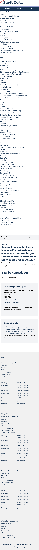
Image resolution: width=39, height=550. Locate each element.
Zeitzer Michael (5, 220)
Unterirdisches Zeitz (7, 113)
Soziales (3, 33)
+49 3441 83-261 (7, 430)
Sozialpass (4, 35)
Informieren (4, 130)
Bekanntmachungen (7, 164)
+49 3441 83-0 (6, 372)
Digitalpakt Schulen (7, 22)
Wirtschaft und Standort (9, 211)
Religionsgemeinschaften (9, 42)
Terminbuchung (5, 156)
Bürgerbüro (4, 141)
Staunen (3, 106)
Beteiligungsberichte (7, 209)
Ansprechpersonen (7, 205)
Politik (2, 179)
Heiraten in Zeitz (6, 53)
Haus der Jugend (6, 68)
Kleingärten (4, 65)
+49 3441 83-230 (7, 535)
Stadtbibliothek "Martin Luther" (11, 74)
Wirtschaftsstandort (7, 216)
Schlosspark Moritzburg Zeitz (10, 108)
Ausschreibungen (6, 171)
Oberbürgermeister (7, 201)
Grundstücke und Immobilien (10, 85)
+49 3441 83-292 (7, 482)
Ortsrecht (3, 149)
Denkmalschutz (5, 89)
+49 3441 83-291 (7, 480)
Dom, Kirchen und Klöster (9, 117)
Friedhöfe (3, 44)
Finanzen (3, 207)
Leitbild (3, 83)
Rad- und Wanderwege (8, 70)
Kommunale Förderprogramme (11, 93)
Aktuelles (3, 160)
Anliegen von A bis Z (7, 138)
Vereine (3, 63)
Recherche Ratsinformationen (11, 190)
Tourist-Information (7, 132)
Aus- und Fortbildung (8, 27)
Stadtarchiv (4, 151)
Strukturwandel (5, 214)
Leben (2, 14)
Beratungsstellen (6, 46)
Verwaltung (4, 199)
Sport (2, 57)
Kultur (2, 104)
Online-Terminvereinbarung (10, 153)
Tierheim (3, 100)
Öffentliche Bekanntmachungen (11, 166)
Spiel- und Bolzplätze (8, 61)
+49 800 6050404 (11, 300)
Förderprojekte (5, 91)
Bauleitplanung (5, 87)
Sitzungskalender (6, 188)
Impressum (26, 547)
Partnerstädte (5, 12)
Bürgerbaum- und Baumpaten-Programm (15, 72)
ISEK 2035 (3, 80)
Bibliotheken (5, 25)
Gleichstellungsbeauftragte (10, 40)
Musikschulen (5, 29)
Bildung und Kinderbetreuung (11, 16)
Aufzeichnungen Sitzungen (9, 184)
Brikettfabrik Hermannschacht (11, 115)
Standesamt (4, 143)
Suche (19, 8)
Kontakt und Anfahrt (7, 203)
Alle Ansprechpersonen (11, 360)
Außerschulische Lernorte (9, 31)
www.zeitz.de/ (6, 374)
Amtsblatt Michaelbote (8, 177)
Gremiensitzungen (6, 169)
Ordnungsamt (5, 145)
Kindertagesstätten (7, 18)
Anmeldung (7, 544)
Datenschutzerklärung (10, 547)
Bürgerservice (5, 136)
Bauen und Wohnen (7, 76)
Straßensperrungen (7, 175)
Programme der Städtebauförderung (13, 95)
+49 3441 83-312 (7, 428)
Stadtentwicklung (6, 78)
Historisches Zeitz (6, 119)
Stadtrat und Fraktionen (9, 181)
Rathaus (3, 121)
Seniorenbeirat (5, 192)
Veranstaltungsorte (7, 128)
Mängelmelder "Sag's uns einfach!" (12, 147)
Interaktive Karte (6, 224)
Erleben (3, 123)
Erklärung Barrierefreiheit (24, 544)
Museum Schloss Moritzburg (10, 111)
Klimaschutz (4, 102)
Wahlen (2, 196)
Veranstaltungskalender (8, 126)
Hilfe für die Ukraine (7, 48)
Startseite (4, 237)
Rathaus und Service (7, 134)
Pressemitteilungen (7, 162)
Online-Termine (5, 158)
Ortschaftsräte (5, 186)
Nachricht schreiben (12, 302)
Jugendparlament (6, 194)
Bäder (2, 59)
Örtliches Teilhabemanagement (11, 50)
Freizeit (3, 55)
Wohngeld (4, 38)
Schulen (3, 20)
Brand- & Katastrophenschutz (10, 98)
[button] (32, 9)
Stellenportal (5, 173)
